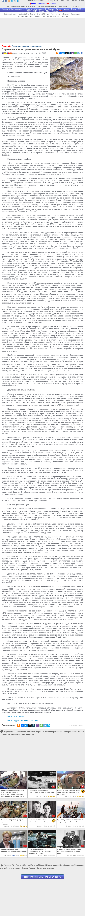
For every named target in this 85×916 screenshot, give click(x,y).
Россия (51, 9)
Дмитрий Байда (23, 865)
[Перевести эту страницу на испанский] (10, 53)
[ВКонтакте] (60, 53)
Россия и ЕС (9, 865)
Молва (62, 1)
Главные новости (17, 9)
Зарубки (55, 1)
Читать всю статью (15, 716)
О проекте (74, 1)
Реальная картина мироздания (22, 46)
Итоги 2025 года (43, 14)
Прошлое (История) (24, 16)
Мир (48, 11)
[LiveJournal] (69, 53)
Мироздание (9, 732)
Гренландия (75, 14)
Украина (66, 9)
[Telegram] (78, 53)
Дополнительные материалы (36, 1)
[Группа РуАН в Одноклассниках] (9, 1)
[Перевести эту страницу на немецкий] (5, 53)
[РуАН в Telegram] (17, 1)
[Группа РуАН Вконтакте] (3, 1)
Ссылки (49, 1)
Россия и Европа (8, 734)
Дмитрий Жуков (38, 865)
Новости (29, 9)
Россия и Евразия (77, 732)
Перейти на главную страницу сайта (42, 877)
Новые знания (52, 865)
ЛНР (29, 11)
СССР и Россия (46, 732)
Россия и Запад (61, 732)
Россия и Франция (25, 734)
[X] (66, 53)
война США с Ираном (27, 14)
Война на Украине (10, 14)
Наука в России (28, 868)
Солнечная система (45, 868)
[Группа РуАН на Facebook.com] (6, 1)
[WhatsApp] (75, 53)
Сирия (41, 11)
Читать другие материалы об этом (22, 720)
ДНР (79, 9)
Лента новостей (40, 9)
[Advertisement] (42, 30)
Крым (73, 9)
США (35, 11)
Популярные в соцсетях (58, 16)
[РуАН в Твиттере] (12, 1)
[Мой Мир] (63, 53)
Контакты (82, 1)
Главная (5, 9)
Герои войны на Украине (60, 14)
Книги (67, 1)
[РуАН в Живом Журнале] (14, 1)
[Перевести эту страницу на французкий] (8, 53)
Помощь (55, 11)
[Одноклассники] (57, 53)
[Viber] (72, 53)
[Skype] (48, 725)
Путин (58, 9)
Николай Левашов (41, 16)
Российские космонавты (27, 732)
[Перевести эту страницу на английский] (3, 53)
